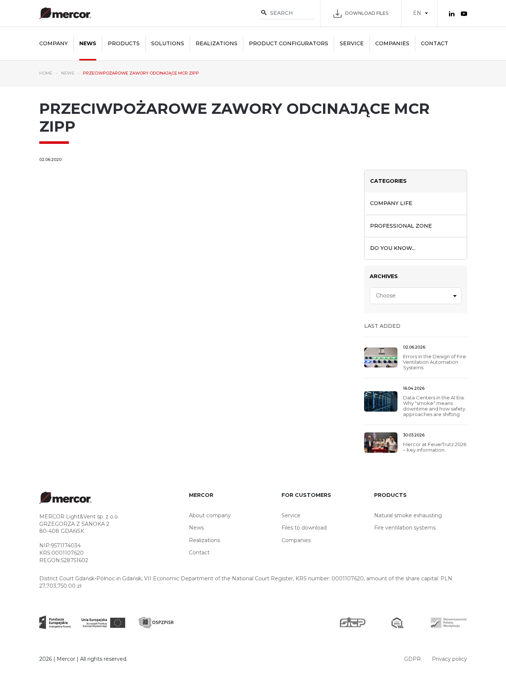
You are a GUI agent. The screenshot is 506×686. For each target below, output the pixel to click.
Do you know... (392, 248)
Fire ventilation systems (405, 527)
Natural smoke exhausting (408, 515)
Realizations (216, 43)
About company (210, 515)
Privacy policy (449, 659)
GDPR (412, 659)
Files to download (304, 527)
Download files (366, 13)
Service (352, 43)
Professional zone (401, 225)
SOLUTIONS (167, 43)
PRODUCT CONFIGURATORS (288, 43)
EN (417, 13)
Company (53, 43)
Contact (434, 43)
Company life (391, 203)
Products (124, 43)
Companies (392, 43)
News (87, 43)
